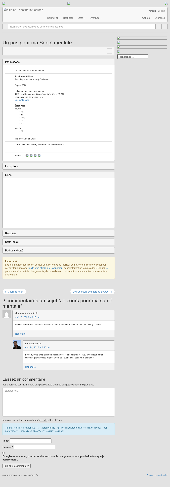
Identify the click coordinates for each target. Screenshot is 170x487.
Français (152, 10)
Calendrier (52, 17)
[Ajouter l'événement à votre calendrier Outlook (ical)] (27, 155)
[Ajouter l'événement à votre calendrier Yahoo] (39, 155)
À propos (160, 17)
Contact (146, 17)
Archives (95, 17)
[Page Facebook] (13, 50)
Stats (81, 17)
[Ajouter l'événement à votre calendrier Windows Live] (31, 155)
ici (107, 268)
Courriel (7, 447)
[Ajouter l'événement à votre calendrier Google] (35, 155)
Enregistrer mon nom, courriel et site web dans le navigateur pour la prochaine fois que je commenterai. (53, 458)
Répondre (20, 333)
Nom (5, 440)
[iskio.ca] (24, 11)
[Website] (7, 50)
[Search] (164, 26)
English (161, 10)
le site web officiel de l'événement (45, 268)
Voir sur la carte (22, 99)
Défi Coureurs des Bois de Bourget (92, 291)
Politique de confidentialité (157, 475)
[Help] (158, 26)
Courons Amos (14, 291)
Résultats (68, 17)
